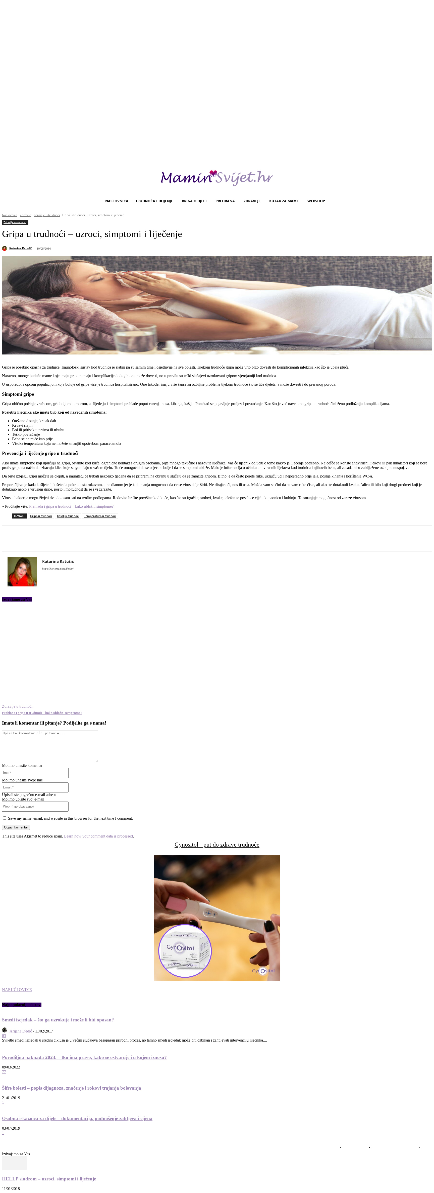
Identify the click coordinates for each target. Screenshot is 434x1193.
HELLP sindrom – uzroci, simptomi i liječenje (49, 1178)
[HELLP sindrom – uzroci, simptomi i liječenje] (14, 1169)
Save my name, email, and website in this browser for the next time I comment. (70, 818)
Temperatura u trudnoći (100, 516)
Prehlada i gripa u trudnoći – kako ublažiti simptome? (71, 506)
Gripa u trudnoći (41, 516)
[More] (140, 538)
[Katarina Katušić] (5, 248)
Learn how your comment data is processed (98, 836)
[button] (426, 201)
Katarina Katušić (20, 248)
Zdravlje (25, 215)
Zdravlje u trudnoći (47, 215)
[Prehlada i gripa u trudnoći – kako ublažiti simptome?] (74, 658)
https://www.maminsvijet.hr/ (58, 568)
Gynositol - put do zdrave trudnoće (217, 844)
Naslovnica (9, 215)
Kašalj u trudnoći (68, 516)
